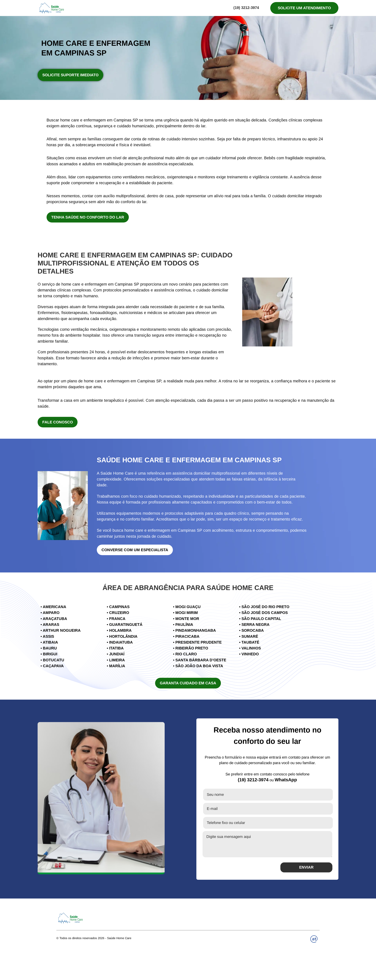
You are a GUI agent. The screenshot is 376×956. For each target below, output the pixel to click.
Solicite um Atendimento (304, 8)
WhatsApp (286, 779)
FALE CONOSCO (57, 422)
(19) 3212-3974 (246, 8)
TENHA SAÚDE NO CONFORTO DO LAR (87, 217)
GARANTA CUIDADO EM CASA (188, 683)
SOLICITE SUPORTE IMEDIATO (70, 75)
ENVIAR (306, 867)
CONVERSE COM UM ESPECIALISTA (134, 550)
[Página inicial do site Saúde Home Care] (70, 918)
